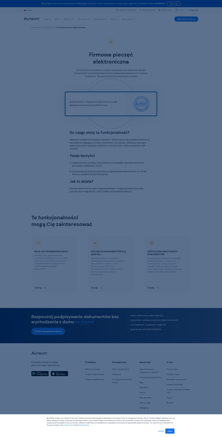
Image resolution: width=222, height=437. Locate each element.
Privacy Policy (84, 425)
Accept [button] (170, 431)
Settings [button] (161, 431)
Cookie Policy (68, 425)
